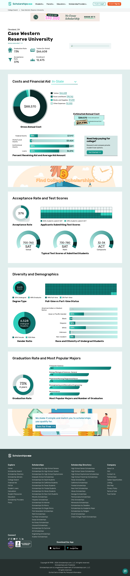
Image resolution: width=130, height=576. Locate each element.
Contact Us (111, 474)
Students (39, 4)
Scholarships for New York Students (45, 494)
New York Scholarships (79, 488)
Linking (109, 483)
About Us (110, 468)
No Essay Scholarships (40, 522)
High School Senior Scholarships (83, 468)
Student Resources (15, 494)
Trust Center (111, 494)
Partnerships (111, 477)
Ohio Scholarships (77, 500)
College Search (13, 10)
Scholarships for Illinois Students (44, 491)
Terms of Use (112, 491)
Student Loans (13, 488)
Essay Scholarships (39, 520)
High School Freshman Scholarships (84, 477)
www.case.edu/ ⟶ (15, 43)
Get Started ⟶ (95, 152)
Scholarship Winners (15, 477)
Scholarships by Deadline (80, 505)
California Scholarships (79, 483)
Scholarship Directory (15, 474)
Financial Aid (12, 483)
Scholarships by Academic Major (83, 508)
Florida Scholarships (78, 485)
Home (10, 468)
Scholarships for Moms (40, 505)
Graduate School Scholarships (43, 477)
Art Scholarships (38, 531)
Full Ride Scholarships (40, 517)
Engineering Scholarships (41, 534)
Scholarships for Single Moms (42, 508)
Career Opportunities (114, 480)
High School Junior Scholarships (83, 471)
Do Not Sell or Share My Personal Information (65, 572)
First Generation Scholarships (42, 511)
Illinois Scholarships (78, 491)
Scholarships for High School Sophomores (47, 474)
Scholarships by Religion (80, 511)
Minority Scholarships (39, 497)
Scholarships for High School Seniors (45, 468)
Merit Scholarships (38, 514)
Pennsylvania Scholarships (81, 497)
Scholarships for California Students (45, 483)
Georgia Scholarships (79, 494)
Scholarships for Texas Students (43, 485)
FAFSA (10, 485)
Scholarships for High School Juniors (45, 471)
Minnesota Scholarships (80, 503)
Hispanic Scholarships (40, 500)
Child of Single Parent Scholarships (83, 517)
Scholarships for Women (41, 503)
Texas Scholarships (78, 480)
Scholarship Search (15, 471)
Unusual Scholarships (40, 525)
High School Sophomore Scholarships (85, 474)
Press (10, 503)
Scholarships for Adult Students (43, 480)
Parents (50, 4)
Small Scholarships (78, 514)
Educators (61, 4)
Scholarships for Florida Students (44, 488)
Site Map (110, 485)
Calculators (12, 491)
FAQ (108, 471)
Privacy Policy (112, 488)
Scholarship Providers (77, 4)
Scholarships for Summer (41, 528)
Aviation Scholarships (39, 537)
